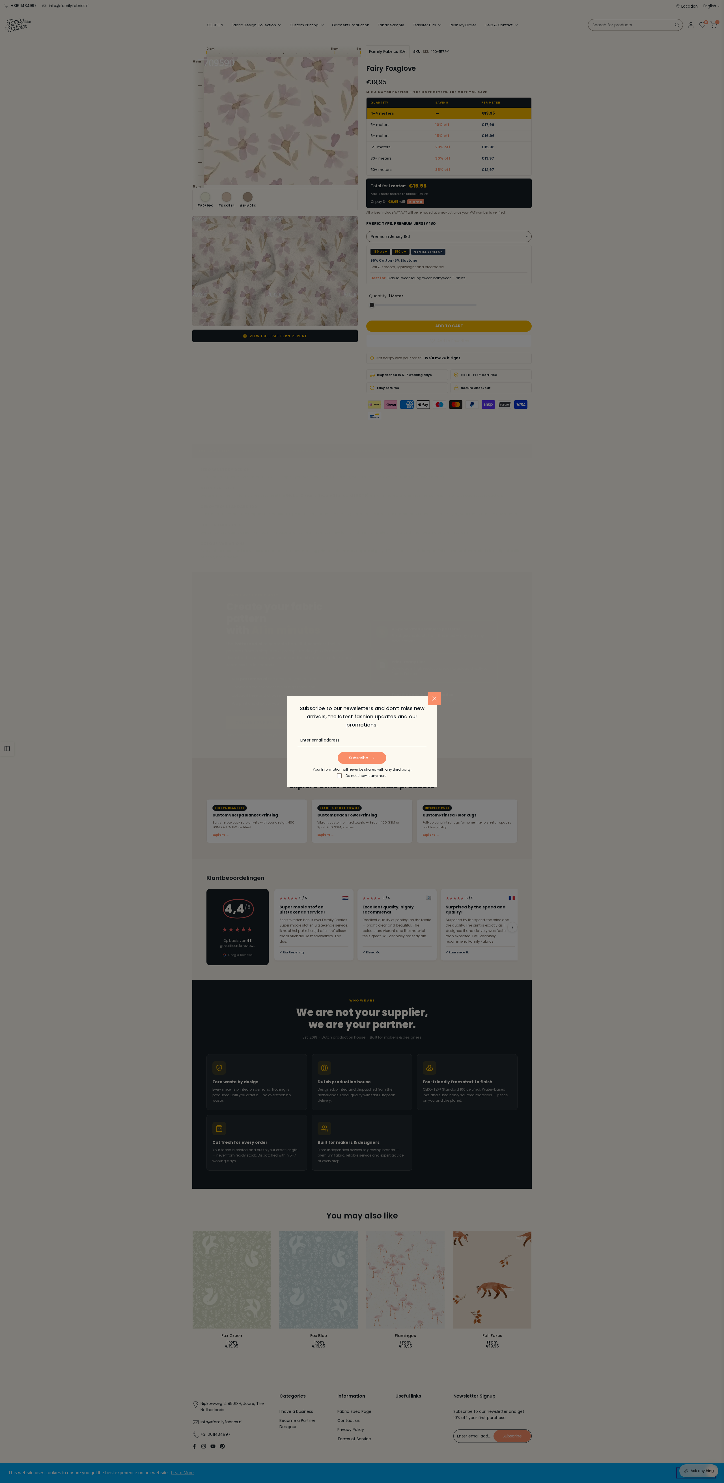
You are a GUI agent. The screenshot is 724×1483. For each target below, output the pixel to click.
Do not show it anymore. (366, 775)
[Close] (434, 698)
